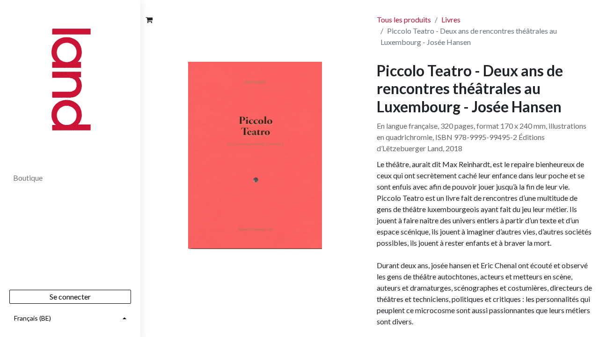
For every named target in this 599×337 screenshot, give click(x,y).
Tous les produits (404, 19)
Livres (450, 19)
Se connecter (70, 296)
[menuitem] (70, 177)
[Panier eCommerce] (149, 19)
